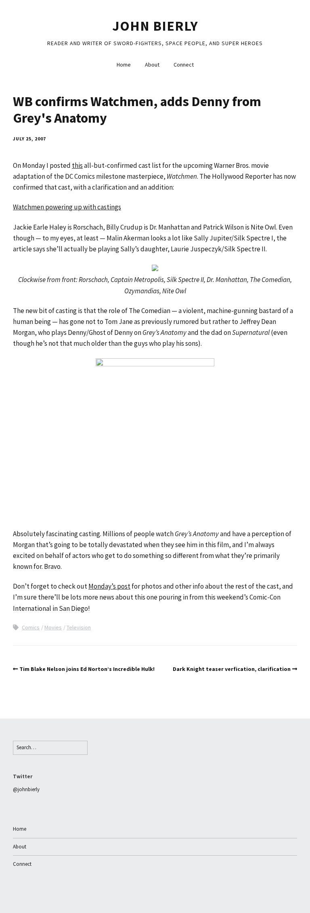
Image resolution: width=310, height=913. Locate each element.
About (152, 64)
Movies (53, 627)
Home (124, 64)
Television (79, 627)
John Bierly (155, 25)
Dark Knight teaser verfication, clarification (232, 669)
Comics (31, 627)
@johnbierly (26, 789)
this (77, 165)
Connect (184, 64)
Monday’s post (109, 586)
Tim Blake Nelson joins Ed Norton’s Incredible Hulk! (87, 669)
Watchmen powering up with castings (67, 207)
